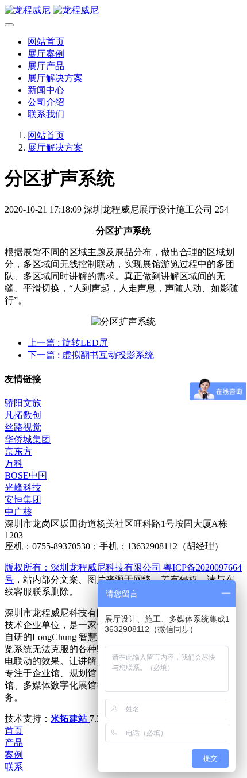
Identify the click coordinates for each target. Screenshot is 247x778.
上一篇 (68, 343)
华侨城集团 (28, 439)
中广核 (18, 512)
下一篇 (91, 355)
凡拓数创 (23, 415)
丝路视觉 (23, 427)
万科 (14, 463)
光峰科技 (23, 487)
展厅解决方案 (55, 147)
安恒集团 (23, 499)
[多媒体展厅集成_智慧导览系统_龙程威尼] (123, 11)
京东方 (18, 451)
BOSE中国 (26, 475)
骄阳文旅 (23, 403)
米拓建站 (70, 718)
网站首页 (46, 42)
